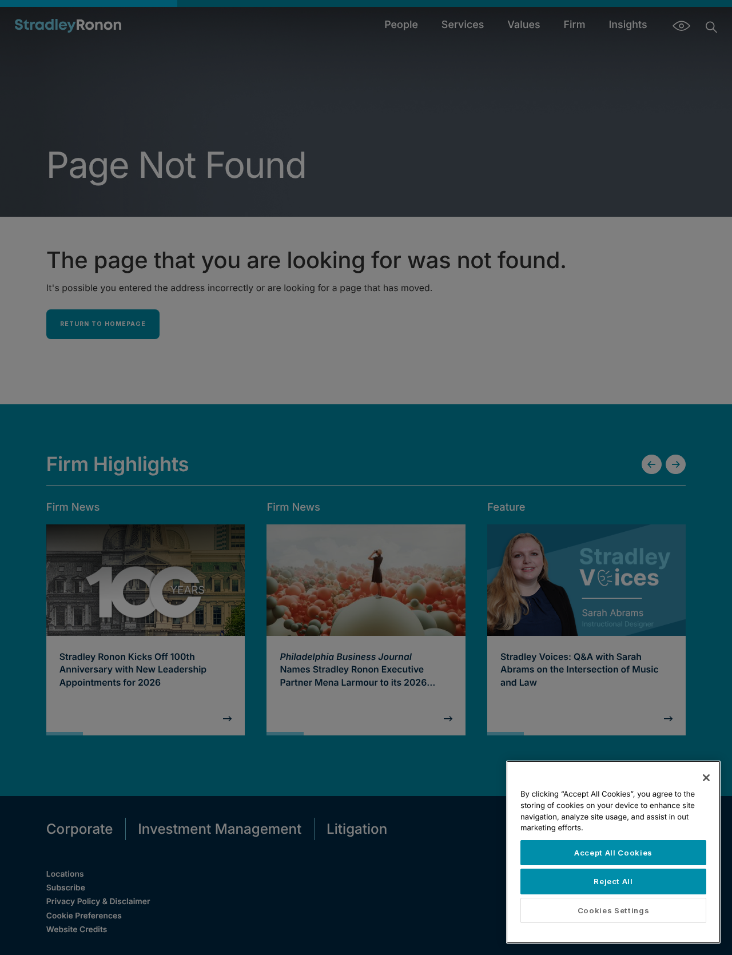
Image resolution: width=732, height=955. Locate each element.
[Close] (706, 777)
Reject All (613, 881)
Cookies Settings (614, 910)
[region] (613, 852)
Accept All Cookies (613, 852)
